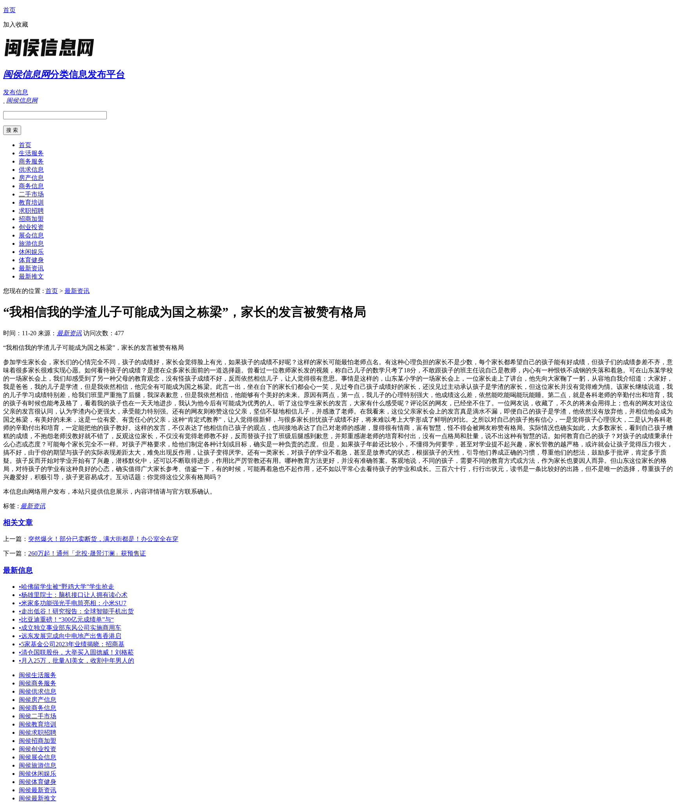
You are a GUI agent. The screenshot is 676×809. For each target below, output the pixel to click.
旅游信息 (31, 243)
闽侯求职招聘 (37, 732)
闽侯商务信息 (37, 708)
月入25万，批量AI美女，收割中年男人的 (76, 660)
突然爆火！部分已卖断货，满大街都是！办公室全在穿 (103, 539)
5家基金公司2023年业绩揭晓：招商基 (71, 644)
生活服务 (31, 153)
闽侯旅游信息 (37, 765)
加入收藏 (15, 24)
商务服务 (31, 161)
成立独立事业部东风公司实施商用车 (70, 627)
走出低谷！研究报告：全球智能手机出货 (76, 611)
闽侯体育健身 (37, 781)
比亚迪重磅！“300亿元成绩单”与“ (66, 619)
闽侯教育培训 (37, 724)
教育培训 (31, 202)
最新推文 (31, 276)
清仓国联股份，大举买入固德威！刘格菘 (76, 652)
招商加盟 (31, 219)
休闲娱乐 (31, 251)
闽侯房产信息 (37, 699)
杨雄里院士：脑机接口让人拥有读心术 (73, 594)
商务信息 (31, 186)
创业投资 (31, 227)
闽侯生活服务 (37, 675)
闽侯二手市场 (37, 716)
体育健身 (31, 260)
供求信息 (31, 169)
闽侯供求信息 (37, 691)
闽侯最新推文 (37, 798)
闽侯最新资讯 (37, 790)
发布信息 (15, 92)
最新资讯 (31, 268)
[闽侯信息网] (52, 56)
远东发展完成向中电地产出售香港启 (70, 636)
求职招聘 (31, 210)
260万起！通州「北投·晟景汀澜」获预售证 (87, 553)
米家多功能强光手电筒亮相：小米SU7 (72, 603)
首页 (9, 10)
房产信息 (31, 177)
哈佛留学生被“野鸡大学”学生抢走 (66, 586)
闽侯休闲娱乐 (37, 773)
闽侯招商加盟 (37, 740)
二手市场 (31, 194)
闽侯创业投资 (37, 749)
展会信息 (31, 235)
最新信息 (18, 570)
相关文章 (18, 522)
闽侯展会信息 (37, 757)
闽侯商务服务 (37, 683)
